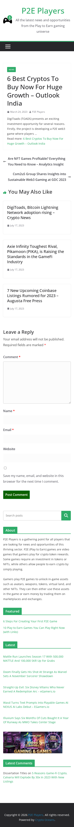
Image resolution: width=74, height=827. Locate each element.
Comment (12, 357)
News (11, 69)
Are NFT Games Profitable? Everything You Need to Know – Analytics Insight (36, 161)
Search (66, 515)
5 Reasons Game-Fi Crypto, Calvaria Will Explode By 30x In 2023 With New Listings (35, 777)
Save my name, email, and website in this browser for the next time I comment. (33, 479)
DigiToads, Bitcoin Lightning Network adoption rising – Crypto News (32, 212)
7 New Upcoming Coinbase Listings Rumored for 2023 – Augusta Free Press (32, 295)
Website (9, 449)
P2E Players (43, 10)
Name (9, 411)
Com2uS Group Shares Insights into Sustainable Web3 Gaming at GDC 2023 (37, 177)
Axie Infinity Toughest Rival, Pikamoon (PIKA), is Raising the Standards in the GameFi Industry (35, 254)
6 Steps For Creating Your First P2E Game (30, 621)
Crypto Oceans (44, 820)
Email (8, 430)
